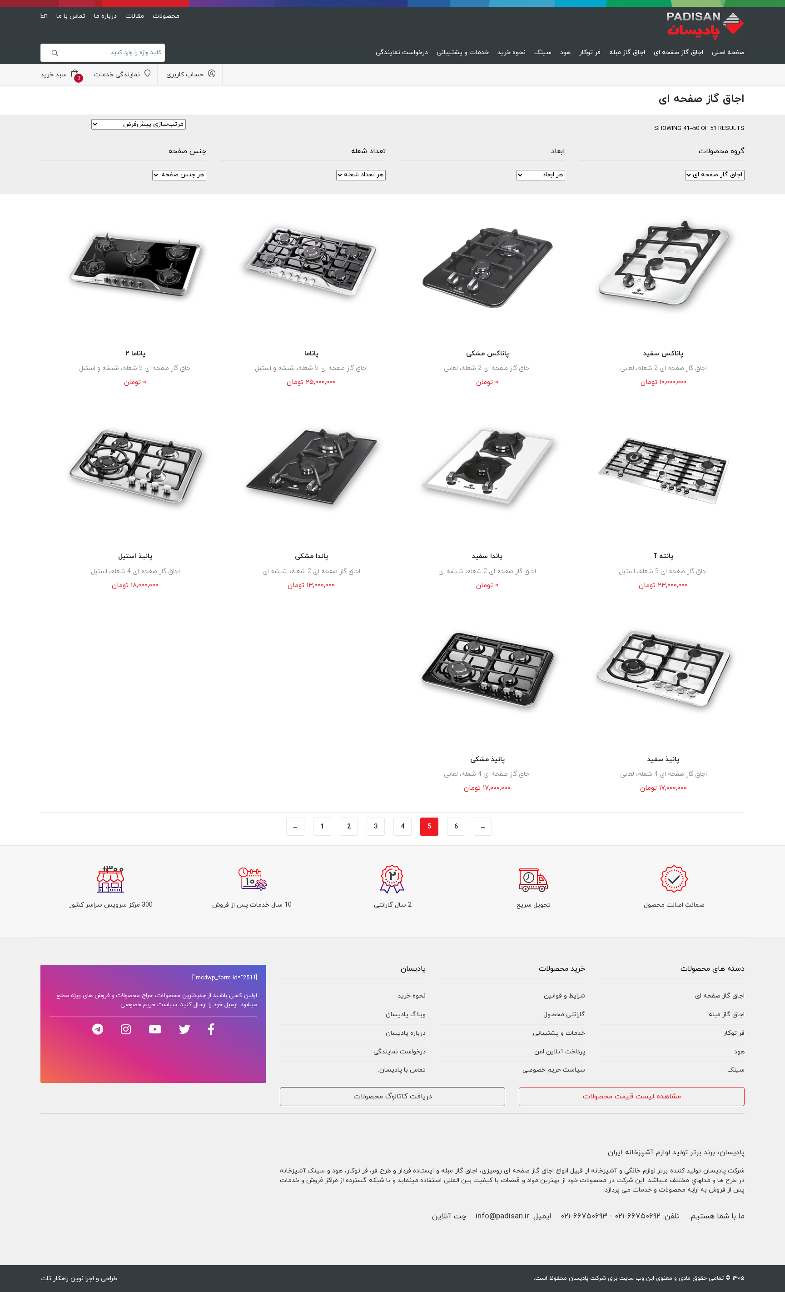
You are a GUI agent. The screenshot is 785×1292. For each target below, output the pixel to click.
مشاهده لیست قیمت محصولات (632, 1097)
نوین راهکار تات (62, 1278)
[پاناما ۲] (135, 266)
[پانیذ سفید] (663, 671)
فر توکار (590, 52)
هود (565, 52)
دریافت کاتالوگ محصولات (392, 1097)
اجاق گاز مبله (627, 52)
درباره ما (105, 16)
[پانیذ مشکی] (487, 671)
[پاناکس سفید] (663, 266)
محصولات (166, 16)
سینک (542, 52)
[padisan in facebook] (211, 1029)
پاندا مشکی (311, 556)
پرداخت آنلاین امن (559, 1052)
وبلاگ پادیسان (406, 1014)
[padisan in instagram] (125, 1029)
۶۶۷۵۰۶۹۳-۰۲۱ (584, 1216)
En (44, 16)
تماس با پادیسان (402, 1070)
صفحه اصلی (728, 52)
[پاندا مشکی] (311, 469)
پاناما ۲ (135, 354)
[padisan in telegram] (98, 1029)
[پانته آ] (663, 469)
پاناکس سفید (663, 354)
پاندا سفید (487, 556)
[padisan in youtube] (155, 1029)
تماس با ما (70, 16)
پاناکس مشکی (487, 354)
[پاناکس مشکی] (487, 266)
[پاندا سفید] (487, 469)
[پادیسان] (705, 24)
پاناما (311, 354)
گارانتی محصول (564, 1014)
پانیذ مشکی (487, 759)
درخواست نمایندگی (402, 52)
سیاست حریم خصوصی (553, 1070)
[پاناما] (311, 266)
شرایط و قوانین (564, 996)
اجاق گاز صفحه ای (678, 52)
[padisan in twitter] (184, 1029)
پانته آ (663, 556)
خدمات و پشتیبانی (463, 52)
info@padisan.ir (502, 1216)
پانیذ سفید (663, 759)
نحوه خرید (511, 52)
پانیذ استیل (135, 556)
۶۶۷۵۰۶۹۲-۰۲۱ (638, 1216)
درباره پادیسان (406, 1033)
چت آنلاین (449, 1216)
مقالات (134, 16)
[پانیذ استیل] (135, 469)
